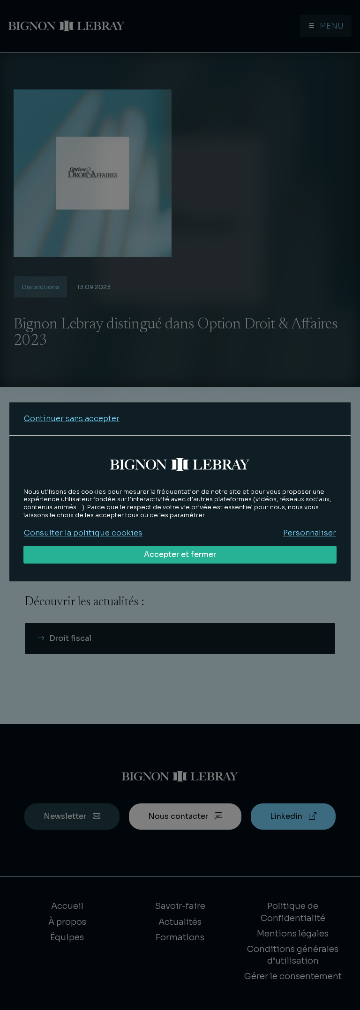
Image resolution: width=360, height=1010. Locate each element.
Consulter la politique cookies (83, 533)
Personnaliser (309, 533)
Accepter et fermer (180, 554)
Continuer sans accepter (72, 418)
